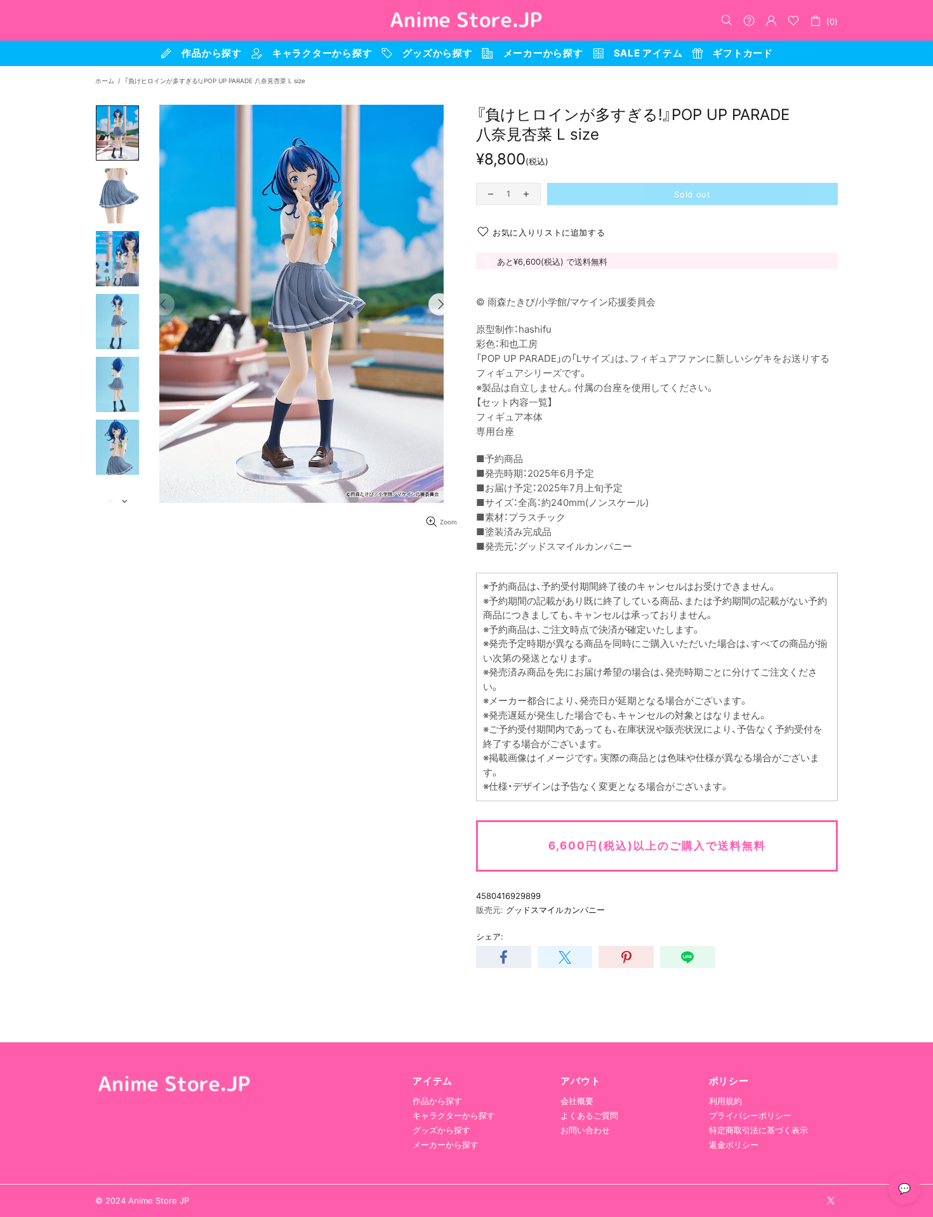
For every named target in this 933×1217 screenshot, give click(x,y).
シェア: (489, 936)
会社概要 (576, 1101)
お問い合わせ (585, 1130)
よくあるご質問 (589, 1115)
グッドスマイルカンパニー (555, 910)
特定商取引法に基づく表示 (758, 1130)
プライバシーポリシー (750, 1115)
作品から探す (437, 1101)
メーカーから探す (446, 1145)
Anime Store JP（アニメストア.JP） (466, 20)
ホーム (104, 80)
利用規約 (725, 1101)
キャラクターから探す (454, 1115)
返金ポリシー (733, 1145)
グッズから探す (441, 1130)
